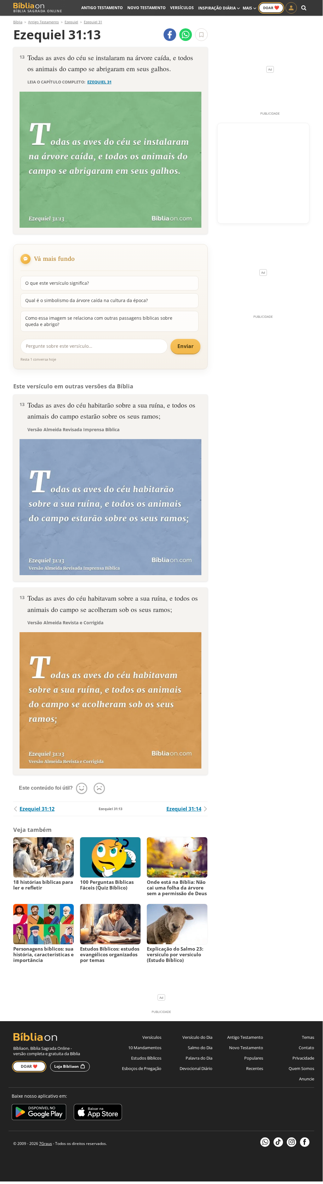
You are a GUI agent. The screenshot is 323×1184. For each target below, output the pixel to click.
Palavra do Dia (199, 1058)
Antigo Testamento (102, 7)
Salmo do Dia (200, 1047)
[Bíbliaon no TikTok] (278, 1142)
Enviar (185, 346)
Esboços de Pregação (141, 1068)
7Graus (45, 1143)
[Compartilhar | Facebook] (170, 34)
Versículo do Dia (197, 1037)
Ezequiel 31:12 (37, 808)
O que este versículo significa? (57, 283)
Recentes (254, 1068)
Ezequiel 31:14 (183, 808)
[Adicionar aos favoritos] (201, 34)
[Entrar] (291, 8)
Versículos (182, 7)
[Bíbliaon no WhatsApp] (265, 1142)
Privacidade (303, 1058)
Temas (308, 1037)
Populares (253, 1058)
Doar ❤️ (29, 1066)
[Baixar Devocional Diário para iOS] (98, 1112)
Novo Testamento (146, 7)
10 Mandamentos (144, 1047)
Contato (306, 1047)
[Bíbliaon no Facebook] (304, 1142)
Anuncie (306, 1079)
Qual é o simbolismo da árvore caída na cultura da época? (86, 300)
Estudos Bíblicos (146, 1058)
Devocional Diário (196, 1068)
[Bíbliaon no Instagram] (291, 1142)
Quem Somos (301, 1068)
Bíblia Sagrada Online (37, 11)
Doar (271, 7)
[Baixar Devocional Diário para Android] (39, 1112)
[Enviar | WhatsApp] (185, 34)
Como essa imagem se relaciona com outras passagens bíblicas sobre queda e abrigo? (98, 321)
